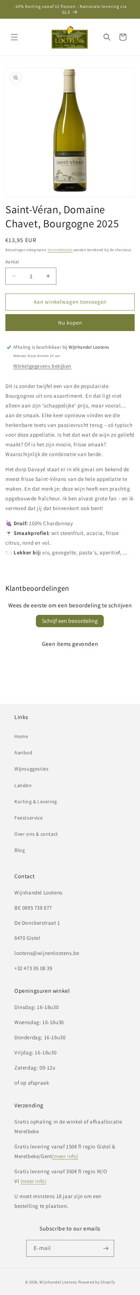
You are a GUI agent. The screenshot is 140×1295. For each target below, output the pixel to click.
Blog (19, 850)
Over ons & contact (36, 834)
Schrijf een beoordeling (70, 621)
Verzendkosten (60, 249)
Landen (23, 785)
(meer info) (65, 1156)
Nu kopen (70, 322)
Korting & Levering (35, 801)
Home (21, 736)
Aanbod (23, 752)
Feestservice (28, 817)
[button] (14, 37)
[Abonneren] (106, 1248)
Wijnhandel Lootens (58, 1282)
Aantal (12, 262)
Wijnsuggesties (31, 768)
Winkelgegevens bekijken (42, 366)
